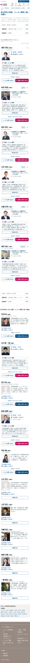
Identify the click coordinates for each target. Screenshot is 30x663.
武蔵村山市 (3, 616)
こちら (11, 41)
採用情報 (5, 655)
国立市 (7, 614)
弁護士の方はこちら (23, 1)
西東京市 (16, 616)
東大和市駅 (6, 494)
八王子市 (3, 610)
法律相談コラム (7, 636)
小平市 (8, 492)
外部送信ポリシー (22, 638)
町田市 (6, 612)
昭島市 (23, 610)
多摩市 (8, 616)
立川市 (9, 328)
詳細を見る (15, 497)
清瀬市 (19, 614)
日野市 (18, 612)
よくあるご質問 (7, 640)
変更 (27, 25)
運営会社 (5, 653)
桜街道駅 (15, 54)
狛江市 (11, 614)
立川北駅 (15, 349)
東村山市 (23, 612)
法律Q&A (5, 634)
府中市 (19, 610)
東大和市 (20, 52)
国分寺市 (3, 614)
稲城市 (12, 616)
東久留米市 (24, 614)
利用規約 (20, 632)
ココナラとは (6, 638)
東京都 (14, 52)
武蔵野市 (12, 610)
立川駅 (5, 330)
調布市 (2, 612)
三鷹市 (15, 610)
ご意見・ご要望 (22, 629)
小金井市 (10, 612)
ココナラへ (4, 1)
